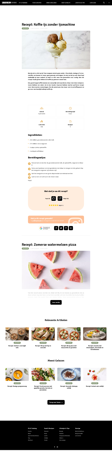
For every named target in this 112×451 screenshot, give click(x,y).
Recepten (25, 28)
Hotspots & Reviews (64, 435)
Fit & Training (23, 2)
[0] (60, 198)
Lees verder (56, 302)
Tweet (61, 228)
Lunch (45, 435)
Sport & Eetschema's (33, 435)
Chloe (46, 28)
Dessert (46, 431)
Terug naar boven (55, 402)
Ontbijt (46, 438)
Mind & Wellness (51, 2)
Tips (29, 438)
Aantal (42, 111)
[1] (53, 198)
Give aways (62, 440)
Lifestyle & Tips (80, 2)
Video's (61, 438)
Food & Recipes (36, 2)
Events (30, 431)
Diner (45, 433)
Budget (70, 124)
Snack (45, 440)
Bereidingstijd (70, 111)
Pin (66, 228)
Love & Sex (93, 2)
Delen (56, 228)
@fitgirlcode (37, 220)
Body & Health (66, 2)
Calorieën (42, 124)
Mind (29, 433)
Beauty (61, 431)
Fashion (61, 433)
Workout (30, 440)
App (71, 228)
